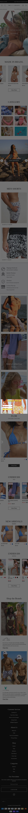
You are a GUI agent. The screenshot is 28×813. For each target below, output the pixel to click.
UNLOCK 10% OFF (7, 409)
